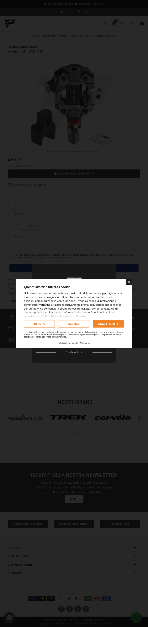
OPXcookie (64, 343)
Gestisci (74, 323)
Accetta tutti (108, 323)
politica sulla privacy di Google (66, 316)
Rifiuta (39, 323)
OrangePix (85, 343)
